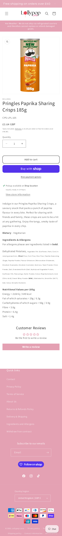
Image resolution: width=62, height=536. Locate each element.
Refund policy (51, 533)
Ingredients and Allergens (20, 424)
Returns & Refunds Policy (20, 409)
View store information (18, 194)
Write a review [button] (31, 347)
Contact (11, 379)
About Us (12, 401)
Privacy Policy (14, 386)
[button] (6, 13)
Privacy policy (34, 528)
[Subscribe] (47, 452)
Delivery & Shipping (17, 416)
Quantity (6, 137)
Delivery (18, 129)
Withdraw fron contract (19, 431)
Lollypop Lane (18, 528)
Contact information (33, 533)
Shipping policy (14, 533)
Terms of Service (15, 394)
